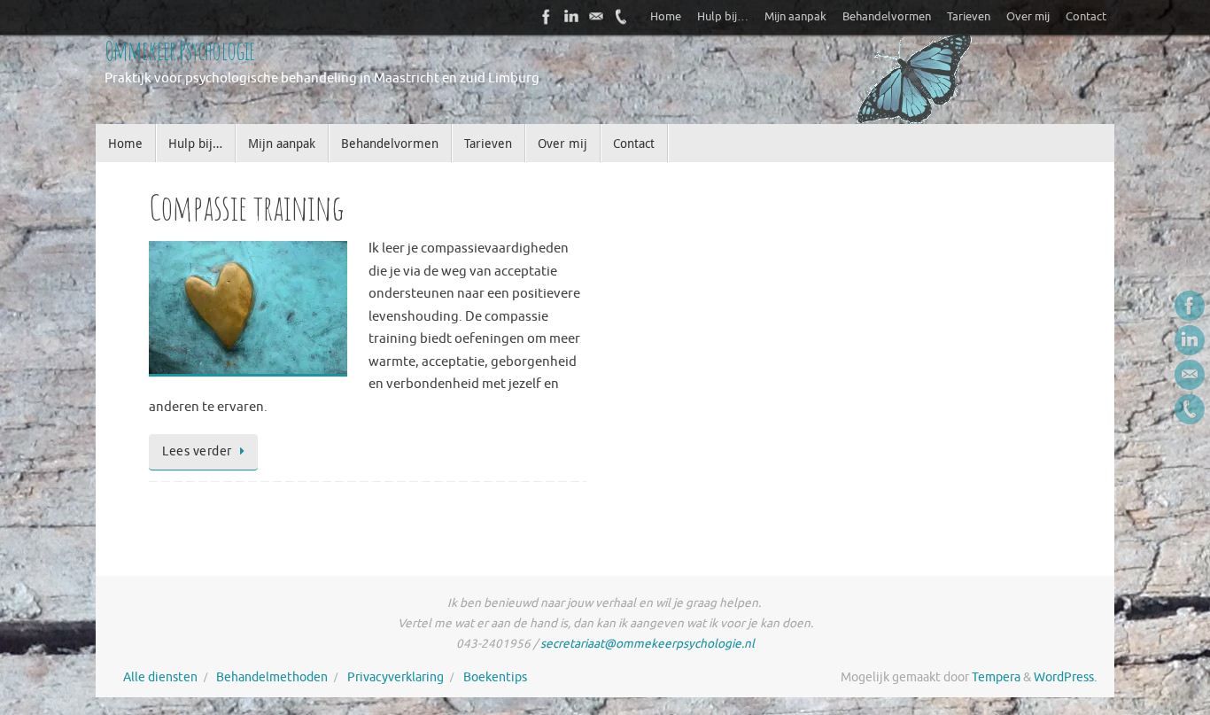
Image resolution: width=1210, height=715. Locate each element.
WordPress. (1065, 677)
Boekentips (495, 677)
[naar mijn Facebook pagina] (546, 16)
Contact (1086, 17)
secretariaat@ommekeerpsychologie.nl (647, 643)
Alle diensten (160, 677)
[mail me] (596, 16)
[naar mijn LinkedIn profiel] (571, 16)
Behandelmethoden (272, 677)
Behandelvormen (886, 17)
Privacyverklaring (395, 677)
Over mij (1028, 17)
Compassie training (247, 206)
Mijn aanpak (795, 17)
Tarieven (968, 17)
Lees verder (197, 451)
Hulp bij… (722, 17)
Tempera (996, 677)
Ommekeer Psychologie (180, 50)
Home (665, 17)
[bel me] (621, 16)
